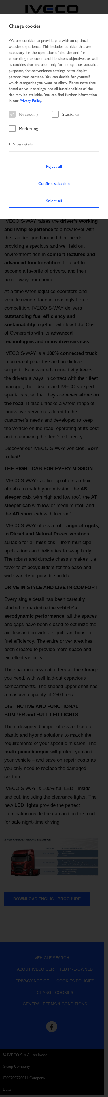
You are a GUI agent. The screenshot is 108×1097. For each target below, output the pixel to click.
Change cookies (25, 26)
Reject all (54, 166)
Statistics (70, 114)
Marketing (28, 128)
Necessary (28, 114)
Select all (54, 200)
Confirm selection (54, 183)
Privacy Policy (30, 100)
